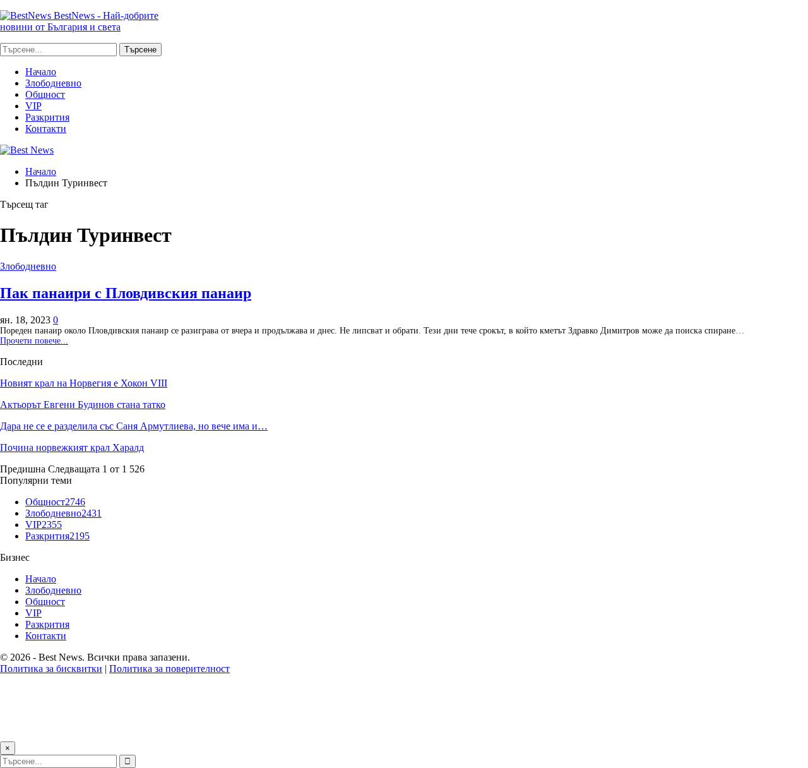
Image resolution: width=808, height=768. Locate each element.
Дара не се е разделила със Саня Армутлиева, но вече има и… (134, 426)
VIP (33, 105)
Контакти (45, 128)
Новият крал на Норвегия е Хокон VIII (83, 383)
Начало (40, 71)
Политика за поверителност (169, 668)
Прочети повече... (34, 340)
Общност (45, 94)
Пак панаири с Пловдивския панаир (125, 293)
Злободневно (53, 83)
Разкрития (47, 117)
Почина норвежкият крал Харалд (72, 447)
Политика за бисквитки (51, 668)
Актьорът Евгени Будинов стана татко (82, 404)
